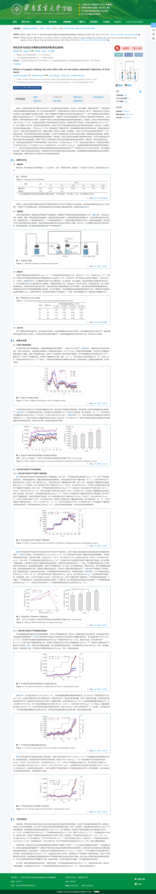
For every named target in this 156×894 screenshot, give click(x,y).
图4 (17, 477)
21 (57, 333)
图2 (84, 348)
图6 (35, 637)
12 (57, 124)
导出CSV (96, 198)
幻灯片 (104, 266)
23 (106, 353)
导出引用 (129, 55)
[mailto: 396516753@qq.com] (29, 75)
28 (89, 706)
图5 (28, 645)
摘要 (35, 97)
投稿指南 (67, 22)
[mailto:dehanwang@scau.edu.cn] (32, 50)
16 (14, 147)
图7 (19, 695)
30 (79, 829)
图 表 (77, 97)
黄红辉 (16, 51)
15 (41, 139)
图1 (95, 215)
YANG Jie (65, 76)
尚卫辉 (51, 51)
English (117, 22)
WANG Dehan (37, 76)
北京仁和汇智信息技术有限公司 (76, 892)
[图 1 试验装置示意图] (62, 245)
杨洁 (44, 51)
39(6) (48, 28)
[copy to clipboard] (108, 40)
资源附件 (78, 101)
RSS (139, 884)
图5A (18, 552)
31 (33, 835)
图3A (20, 412)
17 (16, 147)
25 (31, 636)
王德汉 (25, 51)
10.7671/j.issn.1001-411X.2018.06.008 (79, 28)
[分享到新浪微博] (153, 34)
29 (41, 826)
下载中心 (82, 22)
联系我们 (94, 22)
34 (46, 847)
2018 (42, 28)
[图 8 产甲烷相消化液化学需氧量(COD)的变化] (62, 790)
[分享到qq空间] (153, 29)
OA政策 (106, 22)
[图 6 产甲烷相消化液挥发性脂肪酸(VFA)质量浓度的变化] (62, 667)
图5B (88, 571)
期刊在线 (53, 22)
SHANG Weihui (77, 76)
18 (72, 147)
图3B (72, 415)
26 (89, 642)
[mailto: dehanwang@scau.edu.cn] (47, 75)
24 (17, 554)
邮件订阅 (141, 879)
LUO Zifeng (54, 76)
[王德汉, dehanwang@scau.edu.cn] (30, 50)
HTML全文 (57, 97)
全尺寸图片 (97, 266)
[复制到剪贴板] (139, 34)
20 (101, 330)
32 (98, 844)
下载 (137, 48)
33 (38, 847)
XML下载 (138, 55)
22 (79, 347)
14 (15, 136)
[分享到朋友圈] (153, 39)
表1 (106, 168)
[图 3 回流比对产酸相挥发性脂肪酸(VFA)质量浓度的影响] (62, 440)
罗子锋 (37, 51)
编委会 (39, 22)
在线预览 (126, 48)
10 (45, 119)
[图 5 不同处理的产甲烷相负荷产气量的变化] (62, 602)
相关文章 (37, 101)
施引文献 (57, 101)
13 (103, 130)
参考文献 (98, 97)
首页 (15, 22)
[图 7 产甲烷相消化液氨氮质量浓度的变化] (62, 729)
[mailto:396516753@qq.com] (21, 50)
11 (77, 122)
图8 (17, 757)
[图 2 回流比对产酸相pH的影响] (62, 382)
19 (60, 225)
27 (88, 706)
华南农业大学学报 (30, 28)
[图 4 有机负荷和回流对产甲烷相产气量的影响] (62, 524)
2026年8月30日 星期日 (134, 22)
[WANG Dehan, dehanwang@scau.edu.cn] (45, 75)
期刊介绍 (25, 22)
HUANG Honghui (20, 76)
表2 (29, 281)
